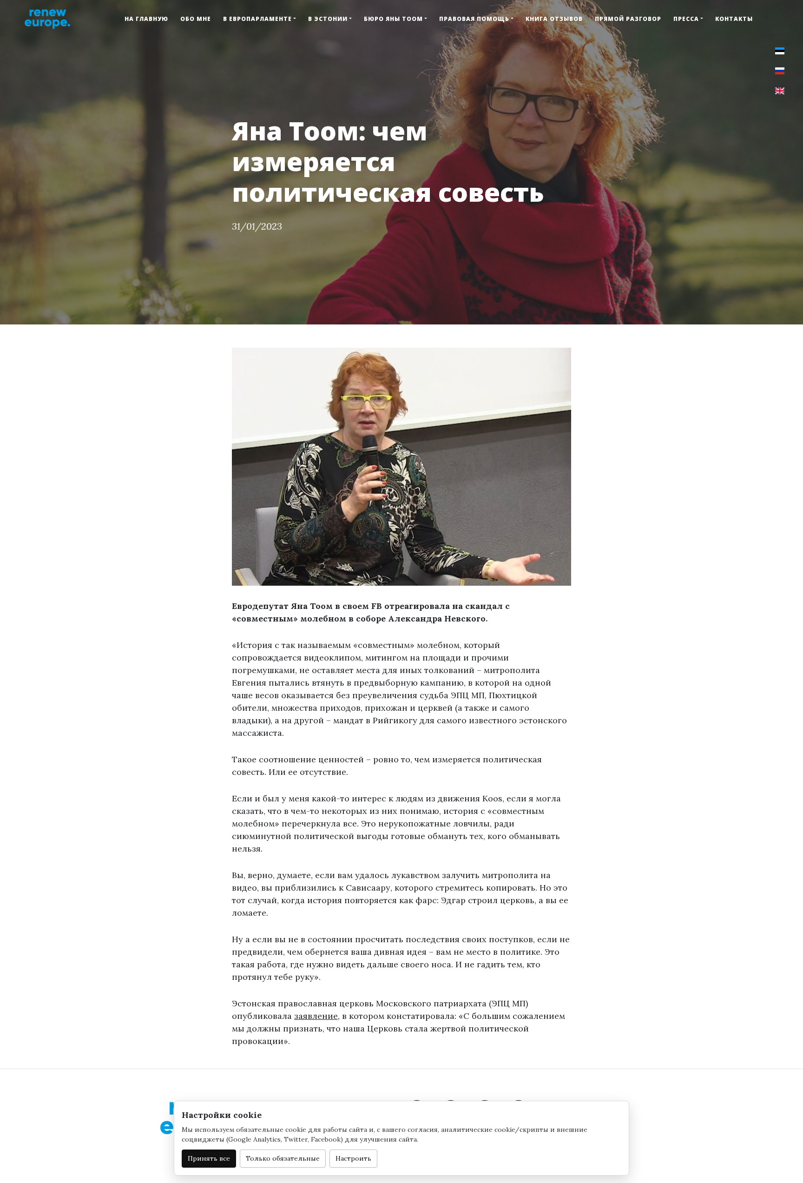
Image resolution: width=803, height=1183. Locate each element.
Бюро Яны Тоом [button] (393, 19)
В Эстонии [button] (328, 19)
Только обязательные (283, 1158)
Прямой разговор (628, 19)
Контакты (734, 19)
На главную (146, 19)
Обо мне (195, 19)
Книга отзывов (554, 19)
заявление (316, 1016)
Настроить (353, 1158)
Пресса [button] (686, 19)
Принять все (209, 1158)
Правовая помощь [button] (474, 19)
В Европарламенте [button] (257, 19)
